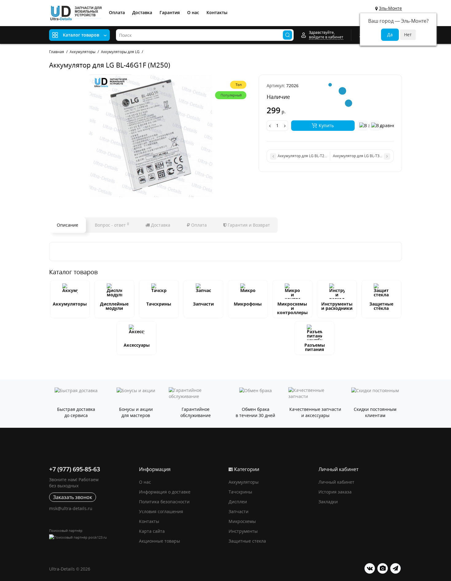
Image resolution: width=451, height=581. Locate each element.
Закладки (328, 502)
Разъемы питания (314, 347)
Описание (67, 225)
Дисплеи (238, 502)
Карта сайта (152, 531)
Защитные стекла (247, 541)
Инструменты (243, 531)
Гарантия (170, 12)
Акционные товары (159, 541)
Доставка (142, 12)
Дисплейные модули (114, 306)
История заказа (335, 492)
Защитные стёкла (381, 306)
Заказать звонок (72, 497)
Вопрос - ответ (112, 225)
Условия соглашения (161, 511)
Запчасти (203, 304)
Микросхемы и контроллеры (292, 308)
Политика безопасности (164, 502)
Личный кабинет (336, 482)
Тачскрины (158, 304)
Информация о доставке (165, 492)
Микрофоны (248, 304)
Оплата (117, 12)
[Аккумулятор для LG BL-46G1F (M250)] (150, 136)
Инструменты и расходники (337, 306)
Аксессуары (137, 345)
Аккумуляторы (70, 304)
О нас (193, 12)
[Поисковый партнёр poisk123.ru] (91, 537)
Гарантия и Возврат (248, 225)
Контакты (216, 12)
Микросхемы (242, 521)
